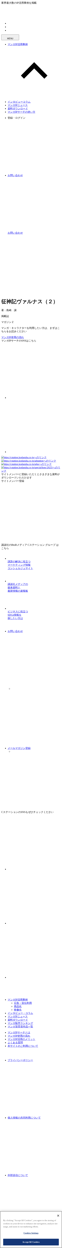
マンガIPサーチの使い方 (21, 112)
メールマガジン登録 (19, 748)
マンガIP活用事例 (18, 44)
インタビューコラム (19, 101)
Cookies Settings (31, 1233)
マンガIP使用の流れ (12, 337)
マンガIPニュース (18, 105)
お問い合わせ (15, 631)
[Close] (58, 1215)
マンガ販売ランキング (20, 1023)
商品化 (18, 1006)
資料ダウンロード (18, 108)
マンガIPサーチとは (19, 1032)
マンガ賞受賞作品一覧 (20, 1026)
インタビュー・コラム (20, 1013)
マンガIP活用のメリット (21, 1039)
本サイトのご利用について (23, 1046)
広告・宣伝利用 (23, 1003)
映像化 (18, 1009)
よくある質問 (15, 1042)
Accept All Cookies (30, 1242)
